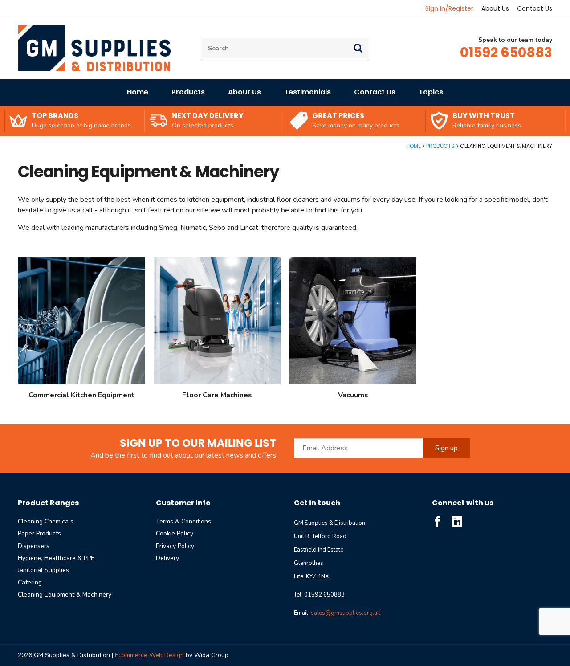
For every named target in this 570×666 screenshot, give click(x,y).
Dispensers (33, 546)
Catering (30, 582)
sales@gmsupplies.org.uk (345, 613)
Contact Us (534, 8)
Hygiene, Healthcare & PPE (56, 558)
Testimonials (307, 92)
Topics (431, 92)
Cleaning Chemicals (45, 521)
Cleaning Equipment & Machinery (64, 594)
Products (188, 92)
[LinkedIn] (457, 521)
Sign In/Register (449, 8)
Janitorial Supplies (43, 570)
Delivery (167, 558)
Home (137, 92)
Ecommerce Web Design (149, 655)
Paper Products (39, 533)
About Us (495, 8)
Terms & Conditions (183, 521)
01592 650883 (506, 52)
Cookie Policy (174, 533)
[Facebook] (437, 521)
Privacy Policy (175, 546)
